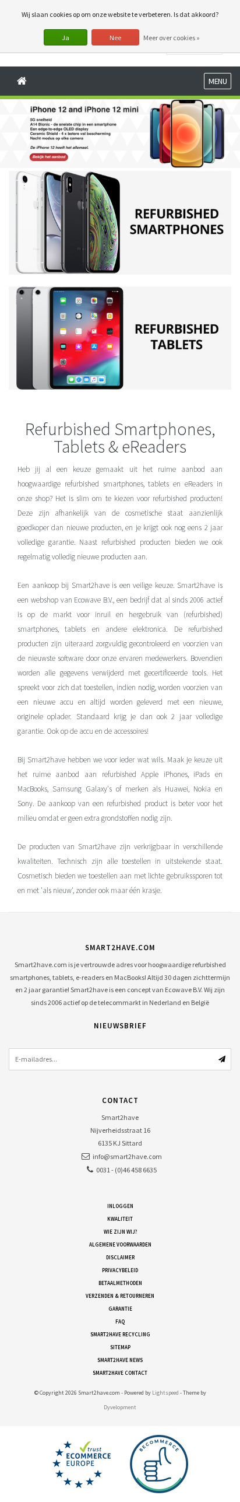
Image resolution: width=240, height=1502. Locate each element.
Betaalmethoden (120, 1283)
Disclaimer (120, 1257)
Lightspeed (165, 1392)
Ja (65, 37)
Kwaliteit (120, 1219)
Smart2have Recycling (120, 1334)
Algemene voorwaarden (120, 1244)
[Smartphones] (120, 222)
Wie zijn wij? (120, 1231)
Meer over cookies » (171, 37)
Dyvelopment (120, 1407)
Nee (115, 37)
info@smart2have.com (127, 1156)
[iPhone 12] (120, 133)
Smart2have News (120, 1360)
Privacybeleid (120, 1270)
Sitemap (120, 1347)
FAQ (120, 1321)
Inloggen (120, 1206)
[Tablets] (120, 338)
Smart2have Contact (120, 1373)
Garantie (120, 1308)
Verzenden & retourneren (120, 1296)
